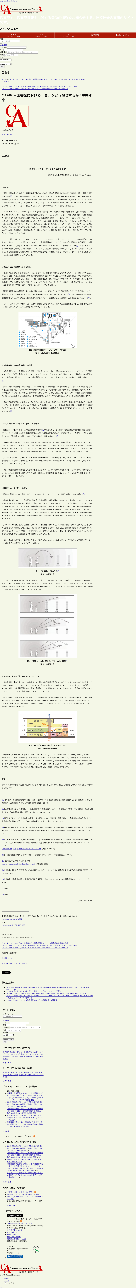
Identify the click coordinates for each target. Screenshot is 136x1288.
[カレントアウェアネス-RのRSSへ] (34, 1136)
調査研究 (95, 35)
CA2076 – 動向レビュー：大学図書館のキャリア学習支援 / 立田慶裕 (31, 1000)
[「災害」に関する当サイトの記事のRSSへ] (35, 1192)
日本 (20, 943)
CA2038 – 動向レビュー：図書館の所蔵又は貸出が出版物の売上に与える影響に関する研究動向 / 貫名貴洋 (46, 993)
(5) (3, 839)
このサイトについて (14, 1230)
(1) (3, 800)
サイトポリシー (13, 1232)
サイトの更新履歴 (14, 1237)
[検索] (1, 43)
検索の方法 (11, 1234)
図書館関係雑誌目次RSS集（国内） (20, 1223)
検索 (2, 66)
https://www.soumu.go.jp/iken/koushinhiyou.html (18, 864)
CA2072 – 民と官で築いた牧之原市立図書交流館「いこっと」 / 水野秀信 (33, 991)
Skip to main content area (8, 1)
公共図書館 (26, 943)
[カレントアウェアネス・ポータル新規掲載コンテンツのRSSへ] (21, 1221)
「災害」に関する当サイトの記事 (20, 1192)
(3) (3, 818)
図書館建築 (55, 943)
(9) (3, 879)
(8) (3, 870)
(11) (3, 894)
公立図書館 (35, 943)
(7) (3, 861)
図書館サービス (45, 943)
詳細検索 (3, 45)
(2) (3, 809)
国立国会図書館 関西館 (16, 1239)
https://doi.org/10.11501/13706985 (13, 925)
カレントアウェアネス (10, 943)
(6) (3, 855)
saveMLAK (11, 1205)
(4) (3, 827)
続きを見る (7, 1063)
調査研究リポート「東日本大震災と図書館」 (24, 1194)
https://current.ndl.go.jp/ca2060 (12, 919)
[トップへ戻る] (1, 1287)
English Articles (122, 35)
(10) (3, 888)
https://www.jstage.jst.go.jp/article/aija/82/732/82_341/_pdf (21, 849)
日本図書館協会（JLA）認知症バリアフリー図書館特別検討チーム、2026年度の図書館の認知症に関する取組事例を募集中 (25, 1124)
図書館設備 (64, 943)
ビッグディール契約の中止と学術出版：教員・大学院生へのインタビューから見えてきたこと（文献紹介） (25, 1118)
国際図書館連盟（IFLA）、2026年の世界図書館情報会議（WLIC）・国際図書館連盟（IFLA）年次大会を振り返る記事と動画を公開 (25, 1111)
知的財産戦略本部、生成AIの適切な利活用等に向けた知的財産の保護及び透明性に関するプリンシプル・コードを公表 (25, 1104)
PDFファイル (7, 134)
